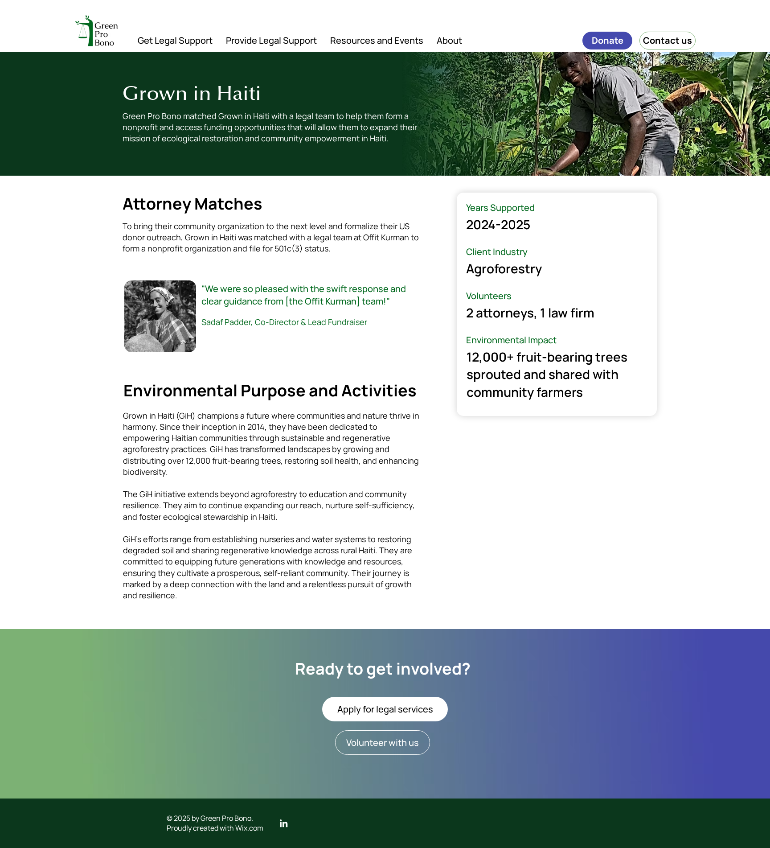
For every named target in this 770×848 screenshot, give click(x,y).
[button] (175, 40)
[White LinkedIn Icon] (283, 823)
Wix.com (249, 828)
